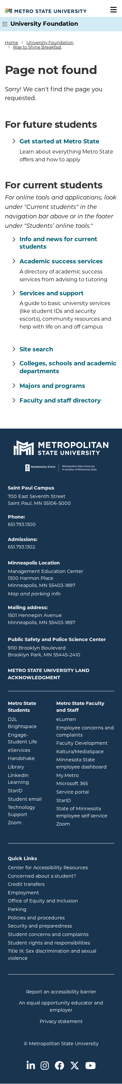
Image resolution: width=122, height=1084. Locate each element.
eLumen (85, 719)
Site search (36, 349)
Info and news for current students (58, 243)
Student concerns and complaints (48, 934)
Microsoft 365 (85, 783)
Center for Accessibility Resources (48, 868)
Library (27, 767)
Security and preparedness (40, 926)
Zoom (27, 822)
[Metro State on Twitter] (74, 1066)
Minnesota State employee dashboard (85, 763)
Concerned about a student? (42, 876)
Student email (27, 799)
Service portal (85, 792)
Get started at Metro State (59, 141)
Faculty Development (82, 743)
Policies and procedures (36, 918)
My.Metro (85, 775)
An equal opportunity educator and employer (61, 1006)
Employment (23, 893)
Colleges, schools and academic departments (68, 367)
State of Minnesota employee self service (85, 812)
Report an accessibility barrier (61, 992)
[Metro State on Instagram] (45, 1066)
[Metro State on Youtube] (90, 1066)
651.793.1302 (21, 547)
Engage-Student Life (27, 738)
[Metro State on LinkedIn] (31, 1066)
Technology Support (21, 810)
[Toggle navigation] (111, 10)
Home (11, 42)
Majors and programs (52, 385)
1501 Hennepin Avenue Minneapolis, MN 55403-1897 (41, 618)
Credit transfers (26, 884)
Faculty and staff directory (60, 400)
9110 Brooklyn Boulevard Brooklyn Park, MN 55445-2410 (44, 651)
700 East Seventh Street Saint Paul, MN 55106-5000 (39, 499)
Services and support (52, 293)
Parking (17, 909)
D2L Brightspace (27, 722)
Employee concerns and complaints (85, 731)
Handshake (27, 758)
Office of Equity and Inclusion (43, 901)
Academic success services (61, 261)
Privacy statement (61, 1021)
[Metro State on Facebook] (59, 1066)
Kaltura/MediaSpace (85, 751)
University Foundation (44, 23)
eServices (27, 750)
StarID (27, 790)
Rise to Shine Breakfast (37, 47)
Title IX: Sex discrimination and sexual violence (52, 954)
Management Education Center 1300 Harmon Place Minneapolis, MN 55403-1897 (45, 578)
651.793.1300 (22, 524)
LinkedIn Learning (27, 778)
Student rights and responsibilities (49, 943)
